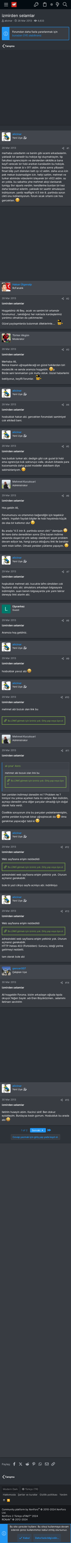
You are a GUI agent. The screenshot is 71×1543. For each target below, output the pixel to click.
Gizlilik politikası (48, 1494)
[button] (6, 4)
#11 (67, 750)
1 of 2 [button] (24, 1130)
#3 (67, 349)
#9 (67, 658)
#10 (67, 697)
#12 (67, 847)
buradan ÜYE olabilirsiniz (27, 35)
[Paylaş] (63, 148)
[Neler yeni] (57, 4)
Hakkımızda (9, 1494)
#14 (67, 982)
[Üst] (4, 1500)
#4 (67, 404)
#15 (67, 1099)
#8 (67, 620)
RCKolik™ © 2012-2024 (14, 1519)
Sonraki (36, 1130)
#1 (68, 148)
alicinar (8, 20)
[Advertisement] (35, 87)
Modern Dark (10, 1489)
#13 (67, 911)
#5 (67, 446)
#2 (67, 298)
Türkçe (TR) (31, 1489)
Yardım (63, 1494)
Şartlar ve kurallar (28, 1494)
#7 (67, 571)
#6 (67, 495)
